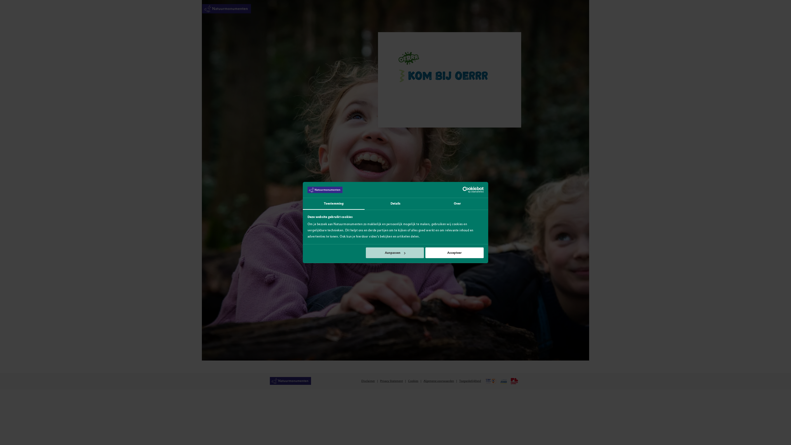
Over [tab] (457, 203)
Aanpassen (392, 253)
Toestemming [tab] (334, 203)
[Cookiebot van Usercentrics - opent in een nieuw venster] (466, 190)
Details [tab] (396, 203)
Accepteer (454, 253)
